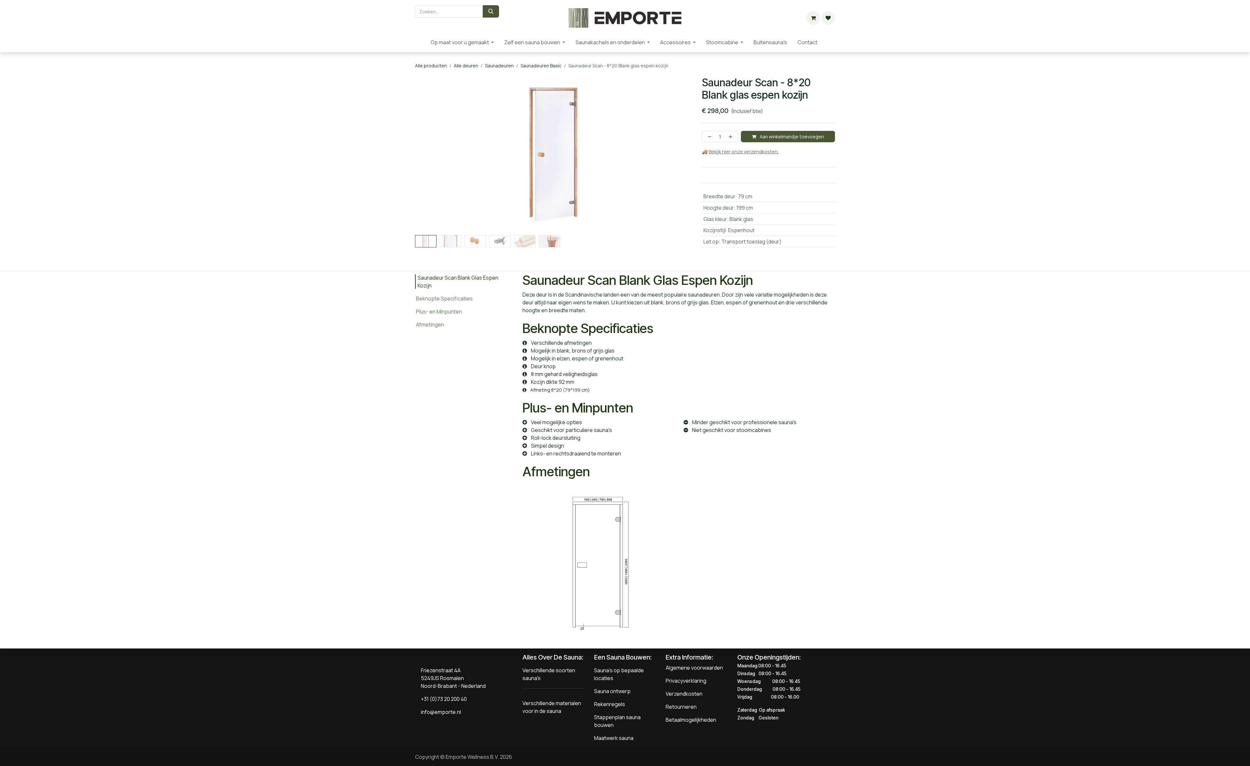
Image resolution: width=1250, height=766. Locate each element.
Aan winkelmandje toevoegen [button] (791, 136)
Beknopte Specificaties (444, 298)
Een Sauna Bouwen (622, 658)
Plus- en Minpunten (439, 311)
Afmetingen (432, 324)
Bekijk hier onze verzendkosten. (744, 151)
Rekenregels (609, 704)
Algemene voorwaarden (694, 668)
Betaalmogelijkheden (691, 720)
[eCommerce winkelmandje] (813, 18)
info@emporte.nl (439, 712)
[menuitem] (420, 42)
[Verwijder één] (708, 136)
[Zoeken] (491, 11)
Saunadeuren (499, 66)
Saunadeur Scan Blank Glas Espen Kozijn (456, 281)
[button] (429, 237)
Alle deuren (466, 66)
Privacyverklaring (686, 681)
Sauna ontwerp (612, 691)
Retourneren (681, 707)
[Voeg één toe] (732, 136)
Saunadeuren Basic (541, 66)
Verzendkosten (684, 694)
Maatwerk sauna (613, 738)
